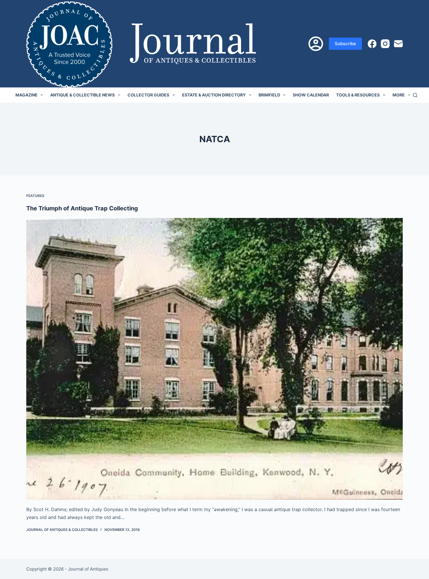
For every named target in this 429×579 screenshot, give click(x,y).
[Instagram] (385, 43)
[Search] (415, 95)
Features (35, 195)
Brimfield (269, 94)
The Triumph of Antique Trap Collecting (82, 208)
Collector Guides (148, 94)
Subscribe (345, 43)
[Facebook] (372, 43)
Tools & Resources (358, 94)
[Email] (398, 43)
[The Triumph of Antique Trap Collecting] (214, 359)
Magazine (26, 94)
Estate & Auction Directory (214, 94)
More (399, 94)
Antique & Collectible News (82, 94)
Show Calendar (311, 94)
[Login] (315, 43)
